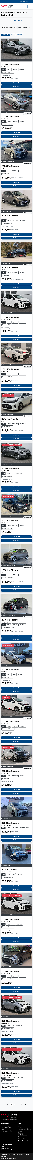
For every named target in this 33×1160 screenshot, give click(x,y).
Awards (3, 1129)
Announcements (6, 1131)
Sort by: (14, 27)
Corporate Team (6, 1127)
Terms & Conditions (24, 1141)
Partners (20, 1127)
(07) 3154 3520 (25, 1)
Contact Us (21, 1137)
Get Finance (16, 86)
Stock (20, 1131)
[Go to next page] (25, 1104)
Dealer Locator (23, 1135)
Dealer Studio (12, 1158)
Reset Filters (6, 34)
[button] (29, 6)
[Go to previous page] (8, 1104)
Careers (20, 1133)
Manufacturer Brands (25, 1129)
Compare (28, 113)
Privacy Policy (22, 1139)
